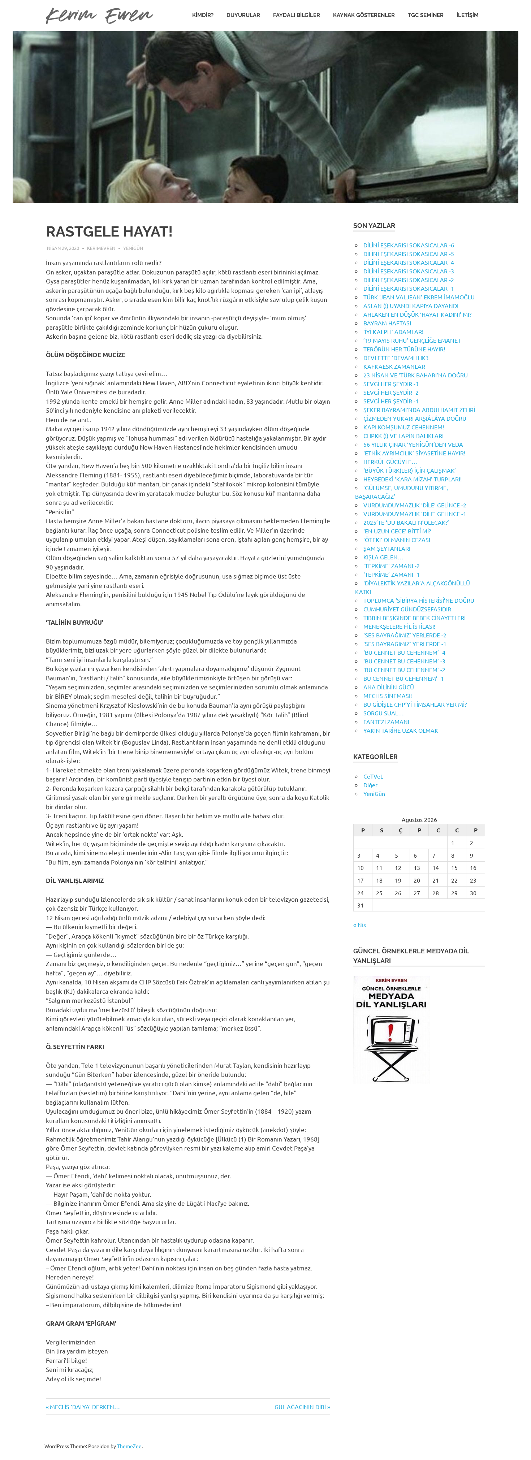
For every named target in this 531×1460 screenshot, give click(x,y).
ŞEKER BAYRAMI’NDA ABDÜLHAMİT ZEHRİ (419, 409)
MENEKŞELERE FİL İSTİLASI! (399, 626)
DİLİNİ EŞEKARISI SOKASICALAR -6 (408, 244)
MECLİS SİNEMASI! (387, 695)
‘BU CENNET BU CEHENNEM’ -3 (404, 660)
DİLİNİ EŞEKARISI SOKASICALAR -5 (408, 253)
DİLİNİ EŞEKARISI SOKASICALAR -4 (408, 262)
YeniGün (133, 248)
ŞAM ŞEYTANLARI (386, 548)
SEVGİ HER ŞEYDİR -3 (391, 383)
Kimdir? (202, 15)
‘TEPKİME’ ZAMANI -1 (391, 574)
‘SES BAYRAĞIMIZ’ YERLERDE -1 (404, 643)
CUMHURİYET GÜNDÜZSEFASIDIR (407, 608)
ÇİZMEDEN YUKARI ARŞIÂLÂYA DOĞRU (414, 418)
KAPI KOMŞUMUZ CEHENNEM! (403, 426)
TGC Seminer (426, 15)
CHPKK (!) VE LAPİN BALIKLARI (403, 435)
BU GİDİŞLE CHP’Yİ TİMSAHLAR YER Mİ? (415, 704)
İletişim (468, 15)
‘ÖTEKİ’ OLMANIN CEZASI (396, 539)
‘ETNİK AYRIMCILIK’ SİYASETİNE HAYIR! (414, 452)
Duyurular (243, 15)
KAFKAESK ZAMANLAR (394, 366)
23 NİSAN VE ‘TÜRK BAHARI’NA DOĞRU (415, 374)
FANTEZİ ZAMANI (386, 721)
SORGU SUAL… (383, 712)
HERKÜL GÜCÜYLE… (390, 461)
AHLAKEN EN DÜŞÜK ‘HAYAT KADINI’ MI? (417, 314)
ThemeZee (129, 1446)
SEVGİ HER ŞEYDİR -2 (391, 392)
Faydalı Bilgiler (296, 15)
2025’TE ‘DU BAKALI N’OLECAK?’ (406, 522)
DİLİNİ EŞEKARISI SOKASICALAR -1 (408, 288)
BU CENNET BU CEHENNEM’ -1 (403, 678)
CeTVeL (373, 776)
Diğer (370, 784)
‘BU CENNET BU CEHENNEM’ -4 (404, 652)
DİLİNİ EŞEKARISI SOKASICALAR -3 (408, 270)
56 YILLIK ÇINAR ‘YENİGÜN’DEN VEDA (413, 444)
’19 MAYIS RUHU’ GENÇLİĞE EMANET (412, 340)
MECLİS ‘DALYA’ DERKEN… (84, 1406)
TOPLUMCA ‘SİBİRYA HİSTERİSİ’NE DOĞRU (418, 600)
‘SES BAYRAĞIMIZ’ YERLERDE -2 (404, 634)
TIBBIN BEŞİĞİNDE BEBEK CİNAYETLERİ (414, 617)
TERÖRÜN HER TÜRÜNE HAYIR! (404, 348)
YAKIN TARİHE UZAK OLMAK (400, 730)
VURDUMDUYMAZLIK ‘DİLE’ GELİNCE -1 (414, 513)
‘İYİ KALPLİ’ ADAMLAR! (393, 331)
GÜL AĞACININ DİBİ (300, 1406)
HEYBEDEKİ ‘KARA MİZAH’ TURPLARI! (412, 478)
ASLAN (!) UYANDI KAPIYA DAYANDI (410, 305)
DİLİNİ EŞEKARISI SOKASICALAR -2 (408, 279)
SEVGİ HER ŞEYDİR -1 (391, 400)
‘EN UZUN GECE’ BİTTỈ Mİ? (397, 530)
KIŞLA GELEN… (383, 556)
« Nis (359, 924)
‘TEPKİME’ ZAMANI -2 (391, 565)
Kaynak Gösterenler (364, 15)
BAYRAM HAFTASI (387, 322)
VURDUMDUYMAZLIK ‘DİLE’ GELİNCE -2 (414, 504)
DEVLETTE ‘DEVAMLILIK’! (395, 357)
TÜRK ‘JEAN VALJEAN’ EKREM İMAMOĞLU (419, 296)
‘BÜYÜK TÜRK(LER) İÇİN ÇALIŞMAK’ (409, 470)
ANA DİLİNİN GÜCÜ (388, 686)
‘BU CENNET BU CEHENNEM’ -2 (404, 669)
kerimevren (101, 248)
